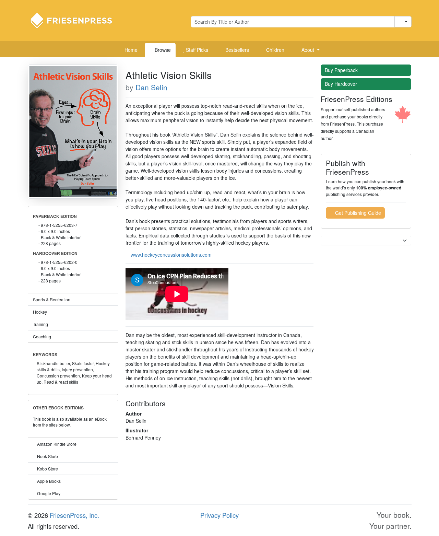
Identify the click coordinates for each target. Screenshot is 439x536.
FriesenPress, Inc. (74, 515)
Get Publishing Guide (357, 212)
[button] (308, 50)
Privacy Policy (219, 515)
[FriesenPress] (76, 19)
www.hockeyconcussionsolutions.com (171, 254)
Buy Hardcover (341, 83)
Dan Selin (151, 87)
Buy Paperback (342, 70)
